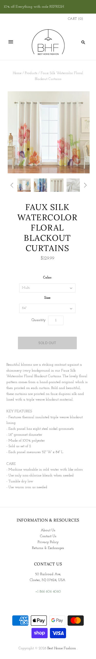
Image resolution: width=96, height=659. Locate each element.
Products (31, 73)
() (75, 19)
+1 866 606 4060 (48, 592)
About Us (48, 530)
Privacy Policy (48, 542)
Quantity (38, 320)
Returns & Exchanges (48, 548)
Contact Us (48, 536)
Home (17, 73)
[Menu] (11, 42)
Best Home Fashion (61, 648)
